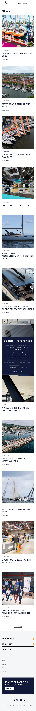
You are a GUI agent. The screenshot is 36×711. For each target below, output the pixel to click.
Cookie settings (18, 371)
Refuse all (24, 367)
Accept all (12, 367)
